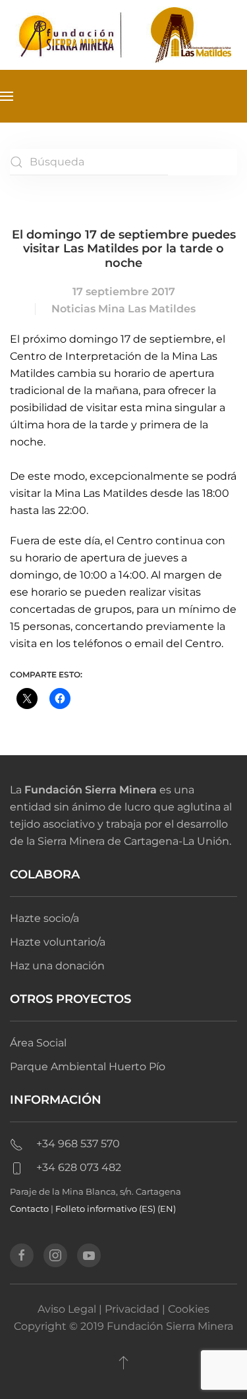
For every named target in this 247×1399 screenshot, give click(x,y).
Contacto (29, 1208)
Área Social (38, 1043)
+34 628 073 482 (78, 1167)
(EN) (166, 1208)
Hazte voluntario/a (57, 942)
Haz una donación (57, 965)
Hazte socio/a (44, 918)
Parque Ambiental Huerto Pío (87, 1066)
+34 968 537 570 (78, 1143)
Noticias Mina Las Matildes (123, 308)
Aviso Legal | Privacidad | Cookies (123, 1309)
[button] (6, 96)
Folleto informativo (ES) (106, 1208)
